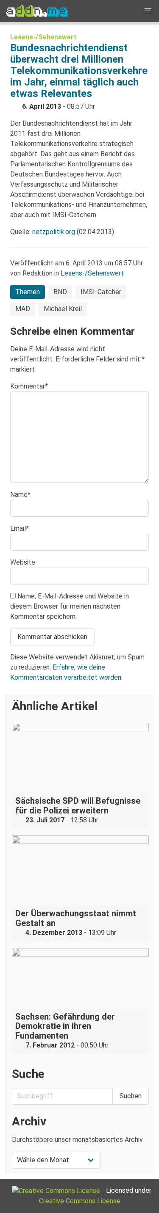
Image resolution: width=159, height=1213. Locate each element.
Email (19, 528)
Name (20, 495)
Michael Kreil (63, 309)
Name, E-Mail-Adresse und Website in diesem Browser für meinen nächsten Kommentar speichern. (69, 606)
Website (22, 562)
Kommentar (29, 386)
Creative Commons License (79, 1201)
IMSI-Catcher (101, 292)
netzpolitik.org (53, 232)
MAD (22, 309)
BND (60, 292)
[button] (148, 11)
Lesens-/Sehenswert (43, 37)
